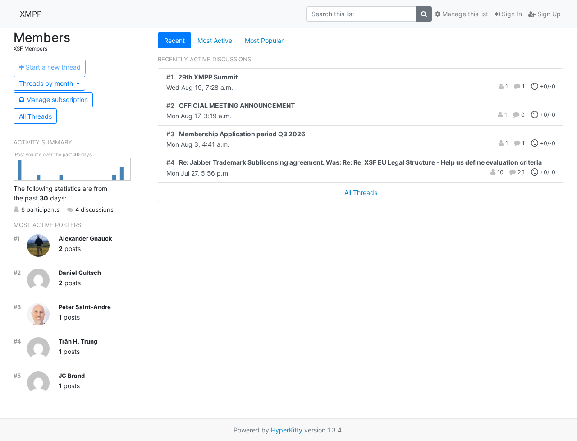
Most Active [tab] (214, 40)
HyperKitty (286, 430)
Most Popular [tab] (264, 40)
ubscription (57, 99)
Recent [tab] (174, 40)
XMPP (31, 14)
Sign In (511, 14)
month (47, 83)
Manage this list (464, 14)
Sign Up (548, 14)
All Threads (35, 116)
